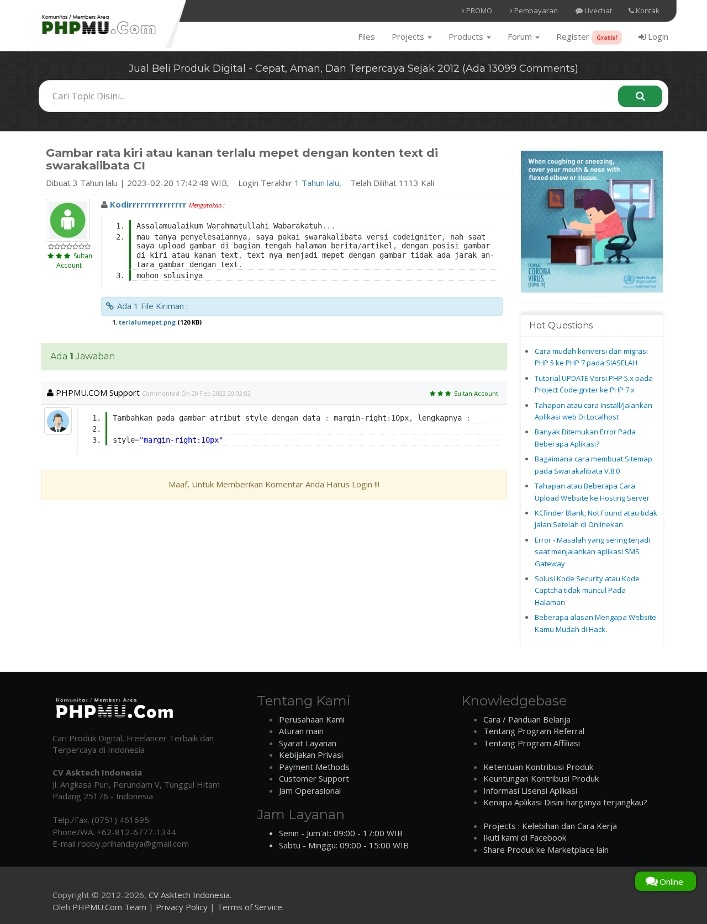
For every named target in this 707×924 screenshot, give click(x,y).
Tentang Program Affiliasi (531, 742)
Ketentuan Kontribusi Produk (538, 766)
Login (657, 36)
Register (586, 36)
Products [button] (467, 36)
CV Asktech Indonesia (189, 894)
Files (366, 36)
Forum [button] (521, 36)
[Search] (640, 96)
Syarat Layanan (307, 742)
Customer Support (314, 778)
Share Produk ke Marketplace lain (546, 849)
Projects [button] (409, 36)
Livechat (597, 10)
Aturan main (301, 730)
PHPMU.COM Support (97, 392)
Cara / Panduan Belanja (527, 719)
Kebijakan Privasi (311, 754)
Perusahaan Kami (312, 719)
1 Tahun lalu (316, 182)
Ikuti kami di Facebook (524, 837)
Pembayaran (535, 10)
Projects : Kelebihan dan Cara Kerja (550, 825)
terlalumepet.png (147, 322)
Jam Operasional (310, 790)
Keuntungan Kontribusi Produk (541, 778)
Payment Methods (314, 766)
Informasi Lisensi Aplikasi (530, 790)
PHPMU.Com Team (109, 906)
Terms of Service (249, 906)
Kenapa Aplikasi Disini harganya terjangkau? (565, 802)
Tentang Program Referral (533, 730)
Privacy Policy (182, 906)
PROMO (478, 10)
